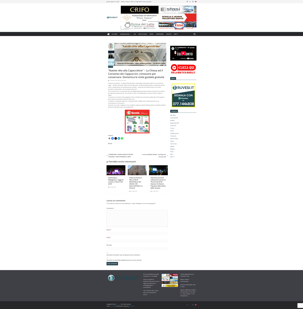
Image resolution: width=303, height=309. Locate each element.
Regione (172, 146)
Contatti (168, 34)
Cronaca (172, 128)
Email (109, 237)
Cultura (110, 66)
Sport (171, 154)
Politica (172, 141)
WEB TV (176, 34)
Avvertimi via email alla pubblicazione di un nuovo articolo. (124, 260)
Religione (172, 149)
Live (135, 34)
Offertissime (159, 34)
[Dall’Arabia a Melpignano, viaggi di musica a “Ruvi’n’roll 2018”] (116, 166)
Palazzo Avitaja (174, 138)
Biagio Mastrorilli (174, 123)
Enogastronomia (174, 133)
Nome (109, 230)
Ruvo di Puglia (142, 34)
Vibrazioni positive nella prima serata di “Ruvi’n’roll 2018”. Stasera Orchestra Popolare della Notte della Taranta (158, 183)
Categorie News (124, 34)
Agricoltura (173, 115)
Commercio (173, 125)
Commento (110, 208)
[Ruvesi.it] (108, 34)
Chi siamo (114, 34)
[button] (130, 34)
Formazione (173, 136)
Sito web (109, 245)
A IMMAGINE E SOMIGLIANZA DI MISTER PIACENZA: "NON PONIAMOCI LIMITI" (120, 156)
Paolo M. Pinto (122, 80)
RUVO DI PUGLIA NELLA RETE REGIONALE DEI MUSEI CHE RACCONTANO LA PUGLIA (136, 183)
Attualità (172, 120)
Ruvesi (172, 151)
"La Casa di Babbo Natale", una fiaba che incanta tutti (154, 156)
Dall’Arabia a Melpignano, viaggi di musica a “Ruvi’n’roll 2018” (115, 181)
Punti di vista (173, 144)
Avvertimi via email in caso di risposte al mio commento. (123, 255)
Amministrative (174, 118)
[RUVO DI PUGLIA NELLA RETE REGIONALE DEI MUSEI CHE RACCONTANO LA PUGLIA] (137, 166)
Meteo (151, 34)
